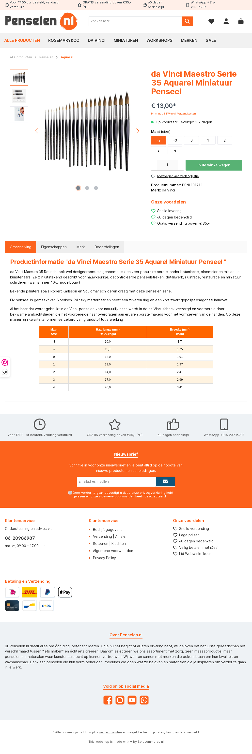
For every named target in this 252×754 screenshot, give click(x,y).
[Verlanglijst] (211, 21)
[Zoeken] (187, 21)
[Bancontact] (29, 605)
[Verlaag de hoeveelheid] (154, 165)
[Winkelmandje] (241, 21)
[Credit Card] (12, 605)
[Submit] (165, 482)
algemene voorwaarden (116, 496)
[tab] (20, 247)
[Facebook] (107, 700)
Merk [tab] (81, 247)
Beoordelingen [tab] (107, 247)
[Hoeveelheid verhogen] (181, 165)
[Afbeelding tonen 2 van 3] (87, 188)
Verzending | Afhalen (110, 536)
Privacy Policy (104, 558)
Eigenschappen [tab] (54, 247)
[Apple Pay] (65, 592)
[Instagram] (120, 700)
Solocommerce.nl (151, 741)
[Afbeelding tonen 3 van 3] (96, 188)
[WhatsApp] (144, 700)
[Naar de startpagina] (42, 21)
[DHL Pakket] (29, 592)
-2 (158, 140)
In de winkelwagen (214, 165)
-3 (175, 140)
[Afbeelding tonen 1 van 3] (78, 188)
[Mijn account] (226, 21)
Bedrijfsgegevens (108, 529)
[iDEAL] (12, 592)
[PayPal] (47, 592)
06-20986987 (20, 538)
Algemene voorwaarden (113, 551)
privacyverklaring (152, 492)
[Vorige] (37, 131)
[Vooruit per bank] (46, 605)
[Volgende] (137, 131)
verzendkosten (110, 732)
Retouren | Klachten (109, 543)
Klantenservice (104, 520)
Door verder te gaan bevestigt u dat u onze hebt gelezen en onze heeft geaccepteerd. (123, 494)
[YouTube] (132, 700)
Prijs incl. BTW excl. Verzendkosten (173, 113)
